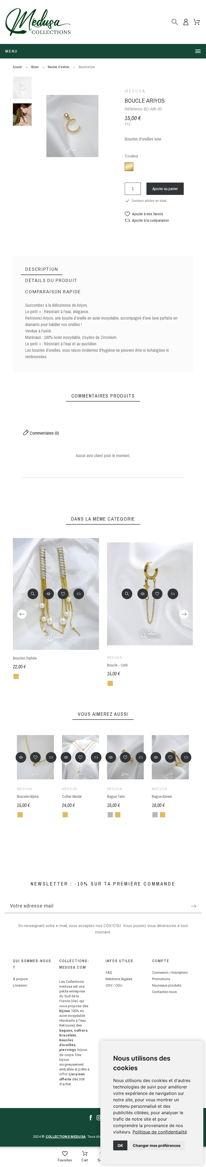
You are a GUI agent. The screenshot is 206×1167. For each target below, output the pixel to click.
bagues (65, 1030)
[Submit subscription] (193, 906)
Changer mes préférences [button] (157, 1145)
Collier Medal (72, 796)
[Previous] (22, 614)
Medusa (135, 91)
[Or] (16, 676)
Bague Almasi (162, 796)
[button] (144, 214)
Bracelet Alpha (28, 796)
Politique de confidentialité (160, 1132)
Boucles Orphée (25, 658)
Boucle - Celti (117, 665)
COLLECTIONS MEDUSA (66, 1137)
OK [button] (120, 1145)
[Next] (184, 614)
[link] (160, 1132)
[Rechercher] (174, 21)
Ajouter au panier (165, 188)
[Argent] (110, 814)
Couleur (131, 156)
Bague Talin (116, 796)
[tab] (41, 269)
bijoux (64, 1011)
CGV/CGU (112, 925)
